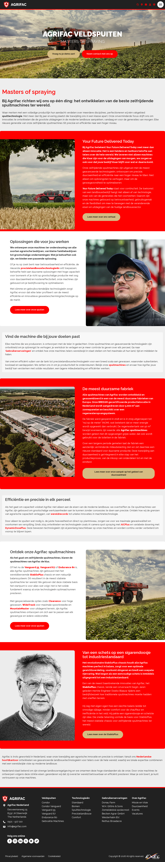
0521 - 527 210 (15, 821)
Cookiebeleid (54, 856)
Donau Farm (108, 802)
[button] (160, 4)
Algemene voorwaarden (33, 856)
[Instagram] (15, 841)
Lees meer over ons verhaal (101, 217)
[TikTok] (36, 841)
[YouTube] (31, 841)
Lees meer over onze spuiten (29, 309)
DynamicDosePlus (15, 528)
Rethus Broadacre (112, 821)
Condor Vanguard (51, 806)
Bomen (76, 806)
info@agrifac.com (16, 826)
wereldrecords (59, 514)
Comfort (76, 817)
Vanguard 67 (47, 567)
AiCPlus (125, 524)
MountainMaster (19, 608)
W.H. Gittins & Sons (112, 806)
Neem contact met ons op (100, 54)
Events (135, 810)
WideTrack (29, 604)
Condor (46, 802)
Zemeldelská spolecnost (115, 810)
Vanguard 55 (32, 567)
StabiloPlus (36, 574)
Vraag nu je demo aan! (63, 54)
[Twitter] (25, 841)
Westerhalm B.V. (111, 817)
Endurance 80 (67, 567)
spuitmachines (117, 365)
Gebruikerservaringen (18, 351)
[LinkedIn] (20, 841)
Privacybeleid (11, 856)
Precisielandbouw (82, 813)
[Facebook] (9, 841)
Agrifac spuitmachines (134, 430)
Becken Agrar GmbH (113, 813)
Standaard (77, 802)
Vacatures (137, 813)
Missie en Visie (140, 802)
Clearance (55, 601)
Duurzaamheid (140, 806)
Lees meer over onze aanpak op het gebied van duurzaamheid (118, 473)
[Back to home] (15, 4)
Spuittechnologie (81, 810)
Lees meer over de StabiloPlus (102, 734)
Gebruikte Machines (53, 821)
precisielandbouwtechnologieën (40, 268)
